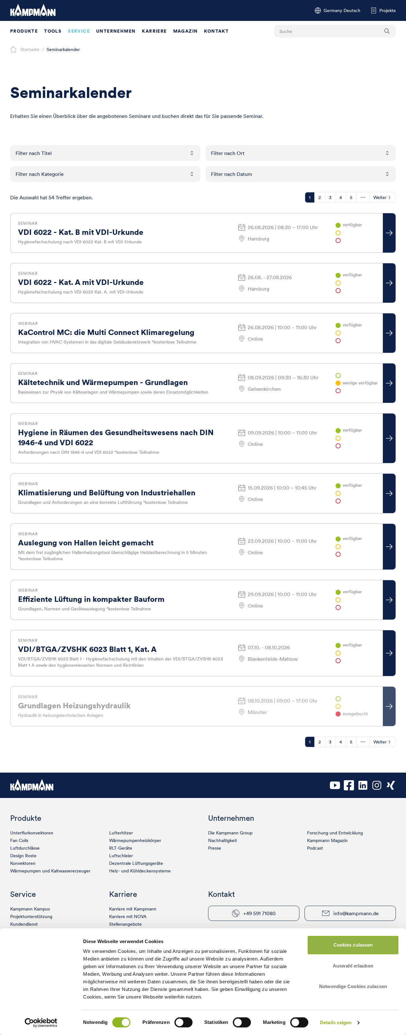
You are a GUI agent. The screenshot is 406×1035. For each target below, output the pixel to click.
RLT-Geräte (120, 848)
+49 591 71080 (259, 913)
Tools (53, 31)
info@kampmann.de (356, 913)
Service (79, 31)
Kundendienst (24, 924)
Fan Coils (19, 840)
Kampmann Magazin (327, 840)
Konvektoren (23, 863)
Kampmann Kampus (30, 909)
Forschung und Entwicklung (335, 833)
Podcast (315, 848)
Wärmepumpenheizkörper (135, 840)
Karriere (154, 31)
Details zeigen (335, 1022)
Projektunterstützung (31, 916)
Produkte (24, 31)
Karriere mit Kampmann (132, 909)
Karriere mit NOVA (128, 916)
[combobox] (105, 153)
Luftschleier (121, 855)
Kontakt (216, 31)
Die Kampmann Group (230, 833)
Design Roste (23, 855)
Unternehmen (115, 31)
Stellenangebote (125, 924)
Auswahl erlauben (353, 965)
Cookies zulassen (353, 945)
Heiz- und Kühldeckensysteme (140, 871)
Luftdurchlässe (25, 848)
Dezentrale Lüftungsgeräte (136, 863)
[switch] (183, 1022)
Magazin (185, 31)
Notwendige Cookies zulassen (353, 986)
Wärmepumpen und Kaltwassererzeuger (50, 871)
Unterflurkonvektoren (31, 833)
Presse (214, 848)
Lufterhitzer (121, 833)
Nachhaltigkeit (222, 840)
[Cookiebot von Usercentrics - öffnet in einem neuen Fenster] (41, 1022)
